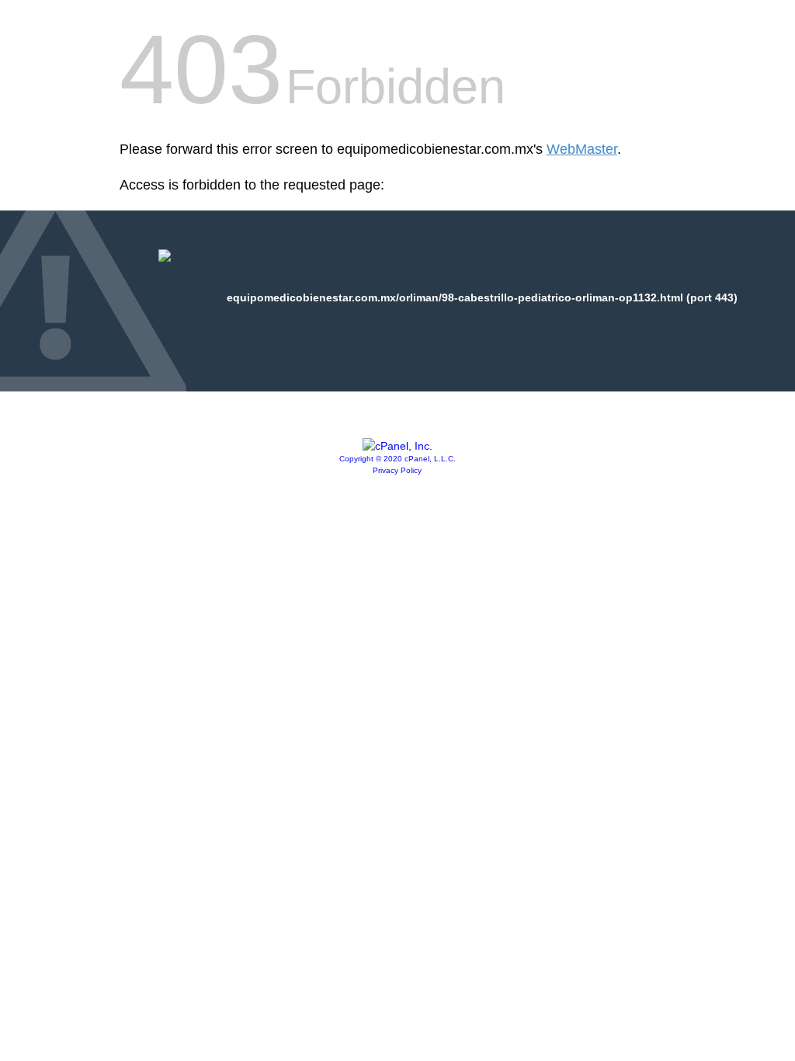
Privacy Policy (397, 470)
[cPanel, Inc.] (397, 446)
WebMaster (582, 149)
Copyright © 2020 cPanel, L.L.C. (397, 458)
